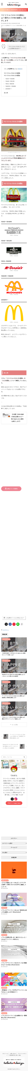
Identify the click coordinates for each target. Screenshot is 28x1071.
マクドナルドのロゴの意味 (12, 73)
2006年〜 (8, 89)
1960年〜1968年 (10, 86)
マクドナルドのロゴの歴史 (12, 75)
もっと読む (15, 724)
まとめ (6, 92)
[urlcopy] (21, 624)
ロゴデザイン (6, 630)
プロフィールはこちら (14, 803)
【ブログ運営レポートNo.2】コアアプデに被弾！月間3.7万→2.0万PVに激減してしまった (13, 884)
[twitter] (6, 624)
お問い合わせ (13, 1053)
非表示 (20, 69)
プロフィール (5, 1053)
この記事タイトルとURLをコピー (14, 618)
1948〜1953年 (10, 81)
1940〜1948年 (10, 79)
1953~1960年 (9, 84)
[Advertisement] (14, 354)
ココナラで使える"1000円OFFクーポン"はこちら (14, 9)
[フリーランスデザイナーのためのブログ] (14, 4)
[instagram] (15, 799)
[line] (17, 624)
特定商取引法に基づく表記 (15, 1055)
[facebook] (10, 624)
